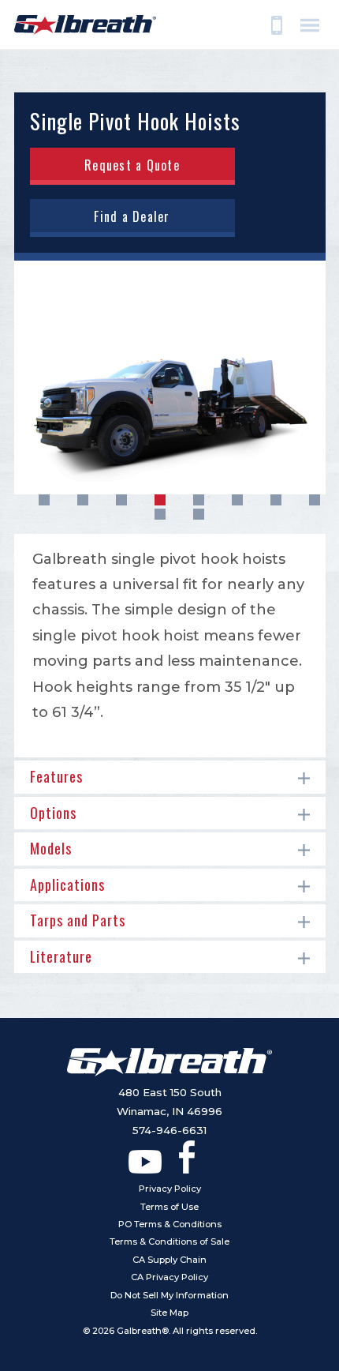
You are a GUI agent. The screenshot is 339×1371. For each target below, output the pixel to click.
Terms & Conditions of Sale (169, 1241)
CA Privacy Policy (169, 1277)
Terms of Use (169, 1206)
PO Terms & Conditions (170, 1224)
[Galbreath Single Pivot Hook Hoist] (170, 377)
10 (198, 514)
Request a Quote (132, 165)
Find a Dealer (132, 216)
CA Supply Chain (169, 1259)
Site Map (169, 1312)
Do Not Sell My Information (169, 1295)
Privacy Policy (170, 1188)
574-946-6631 (169, 1130)
